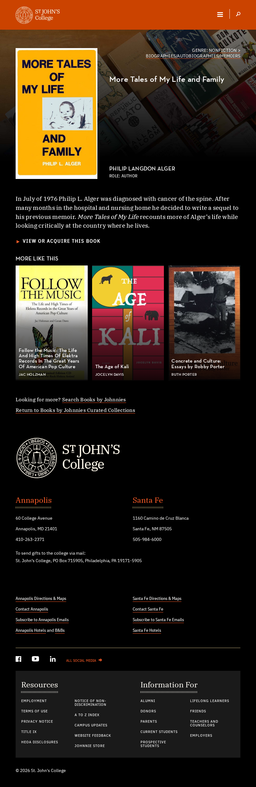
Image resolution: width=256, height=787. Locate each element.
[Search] (238, 14)
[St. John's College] (128, 458)
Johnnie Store (90, 746)
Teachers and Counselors (204, 723)
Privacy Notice (37, 722)
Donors (148, 711)
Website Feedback (93, 736)
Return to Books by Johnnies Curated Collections (75, 410)
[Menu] (220, 14)
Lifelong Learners (209, 701)
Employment (34, 701)
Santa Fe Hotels (147, 630)
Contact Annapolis (32, 609)
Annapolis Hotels (31, 630)
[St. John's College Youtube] (36, 660)
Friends (198, 711)
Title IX (29, 732)
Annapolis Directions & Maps (41, 598)
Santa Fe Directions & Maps (157, 598)
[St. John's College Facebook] (19, 660)
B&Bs (60, 630)
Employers (201, 736)
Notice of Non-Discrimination (90, 703)
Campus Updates (91, 725)
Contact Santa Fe (148, 609)
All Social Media (81, 661)
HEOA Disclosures (39, 742)
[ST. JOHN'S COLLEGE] (38, 16)
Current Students (159, 732)
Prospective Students (153, 744)
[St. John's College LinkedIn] (53, 660)
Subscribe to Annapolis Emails (42, 620)
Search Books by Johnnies (94, 399)
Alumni (147, 701)
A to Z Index (87, 715)
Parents (148, 722)
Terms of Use (34, 711)
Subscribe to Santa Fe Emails (158, 620)
